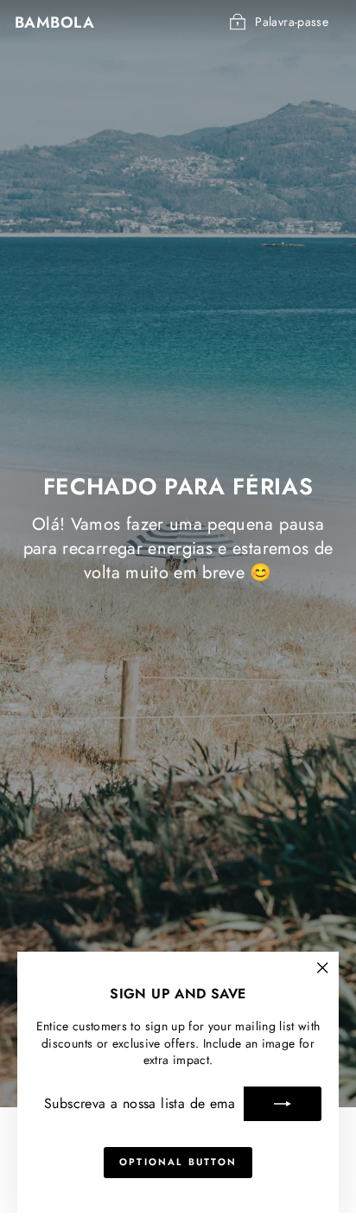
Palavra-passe (291, 21)
